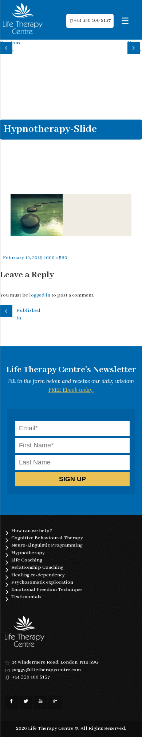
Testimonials (26, 597)
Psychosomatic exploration (42, 582)
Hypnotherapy (28, 553)
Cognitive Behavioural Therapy (47, 538)
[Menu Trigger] (125, 21)
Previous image (7, 46)
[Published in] (7, 310)
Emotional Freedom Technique (46, 590)
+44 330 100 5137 (92, 21)
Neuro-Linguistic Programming (47, 545)
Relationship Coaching (37, 567)
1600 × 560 (55, 258)
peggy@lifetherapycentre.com (46, 670)
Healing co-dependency (38, 575)
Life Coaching (26, 560)
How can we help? (31, 531)
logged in (39, 295)
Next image (134, 46)
